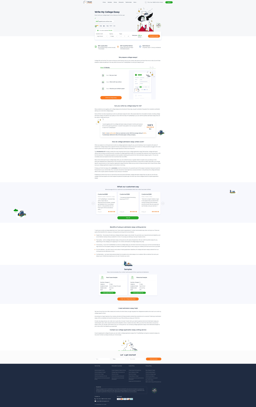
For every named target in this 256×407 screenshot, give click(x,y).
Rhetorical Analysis (141, 277)
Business (111, 288)
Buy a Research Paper (150, 370)
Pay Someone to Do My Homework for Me (102, 378)
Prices (104, 2)
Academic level (99, 33)
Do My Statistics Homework (152, 377)
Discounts (121, 2)
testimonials (112, 133)
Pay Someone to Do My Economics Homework (136, 378)
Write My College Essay (111, 97)
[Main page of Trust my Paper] (87, 2)
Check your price (153, 359)
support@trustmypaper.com (103, 401)
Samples (110, 2)
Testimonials (129, 2)
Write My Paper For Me (99, 370)
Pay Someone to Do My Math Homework (118, 378)
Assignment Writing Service (135, 381)
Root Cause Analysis (111, 277)
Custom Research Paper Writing (119, 370)
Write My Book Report (150, 372)
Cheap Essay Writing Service (135, 370)
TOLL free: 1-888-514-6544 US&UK (103, 398)
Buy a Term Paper (149, 379)
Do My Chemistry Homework (118, 376)
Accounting (142, 288)
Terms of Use (97, 365)
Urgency (111, 33)
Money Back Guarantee (117, 365)
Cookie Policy (131, 365)
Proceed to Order (154, 36)
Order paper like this (108, 292)
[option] (141, 83)
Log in (169, 2)
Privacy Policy (149, 365)
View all (128, 217)
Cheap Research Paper (134, 376)
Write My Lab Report (150, 376)
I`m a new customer (105, 30)
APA (110, 289)
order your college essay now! (128, 299)
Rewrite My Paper (132, 374)
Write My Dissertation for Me (101, 376)
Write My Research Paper (100, 372)
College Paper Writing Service (118, 372)
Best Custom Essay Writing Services (153, 381)
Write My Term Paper (99, 374)
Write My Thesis (115, 374)
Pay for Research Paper (134, 372)
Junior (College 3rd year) (115, 286)
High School (142, 286)
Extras (115, 2)
